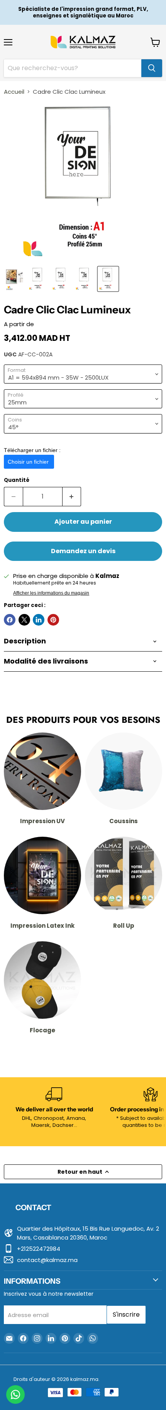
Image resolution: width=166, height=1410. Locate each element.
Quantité (16, 480)
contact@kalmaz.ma (47, 1260)
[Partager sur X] (24, 620)
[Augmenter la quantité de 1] (72, 496)
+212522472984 (38, 1249)
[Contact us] (15, 1394)
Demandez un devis (83, 551)
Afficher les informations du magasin (51, 593)
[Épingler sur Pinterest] (53, 620)
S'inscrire (126, 1314)
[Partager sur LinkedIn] (38, 620)
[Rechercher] (151, 68)
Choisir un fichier (29, 462)
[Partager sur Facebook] (9, 620)
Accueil (14, 91)
